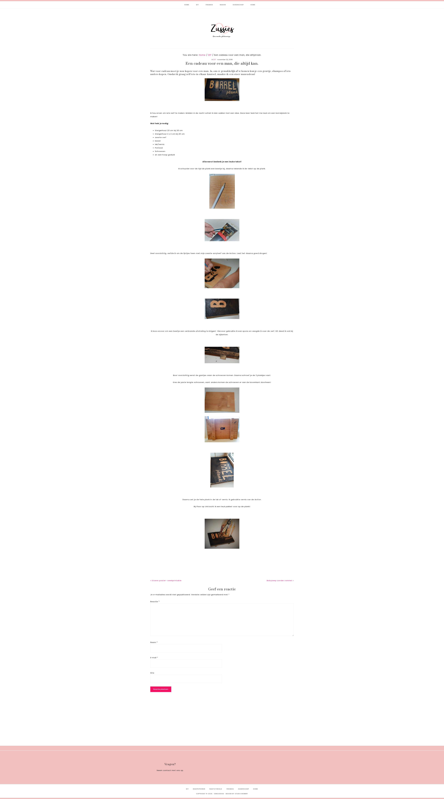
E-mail (154, 657)
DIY (214, 60)
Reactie (155, 601)
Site (152, 673)
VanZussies (222, 26)
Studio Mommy (241, 794)
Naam (154, 642)
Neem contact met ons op (170, 770)
